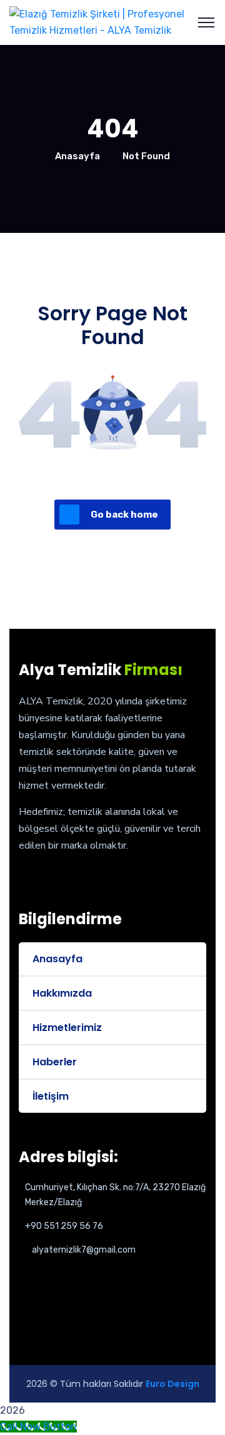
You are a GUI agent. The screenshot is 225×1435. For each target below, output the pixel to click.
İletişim (50, 1096)
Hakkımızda (62, 993)
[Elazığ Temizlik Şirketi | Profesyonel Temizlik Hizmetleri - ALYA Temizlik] (112, 21)
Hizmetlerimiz (67, 1027)
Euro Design (172, 1384)
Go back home (124, 514)
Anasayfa (77, 156)
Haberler (54, 1062)
